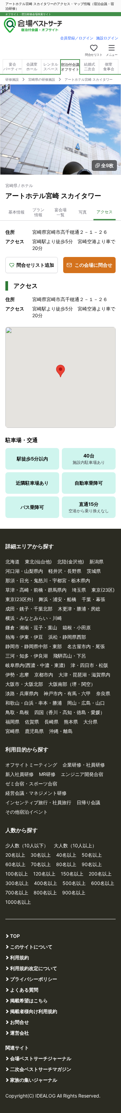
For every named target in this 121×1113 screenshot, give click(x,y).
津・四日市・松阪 (89, 665)
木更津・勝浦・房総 (79, 608)
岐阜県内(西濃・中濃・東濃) (35, 665)
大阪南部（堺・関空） (71, 684)
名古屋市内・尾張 (86, 646)
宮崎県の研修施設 (41, 79)
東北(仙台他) (38, 561)
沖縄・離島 (61, 731)
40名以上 (66, 855)
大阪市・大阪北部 (24, 684)
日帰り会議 (88, 802)
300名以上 (17, 883)
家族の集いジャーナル (33, 1080)
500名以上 (74, 883)
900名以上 (73, 892)
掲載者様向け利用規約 (33, 1011)
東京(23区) (103, 590)
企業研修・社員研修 (84, 765)
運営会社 (19, 1033)
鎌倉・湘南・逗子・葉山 (31, 627)
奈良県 (103, 693)
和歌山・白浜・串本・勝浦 (33, 703)
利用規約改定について (33, 968)
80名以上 (66, 864)
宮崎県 (12, 731)
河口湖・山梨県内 (24, 571)
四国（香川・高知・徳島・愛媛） (69, 712)
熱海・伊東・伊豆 (24, 637)
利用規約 (19, 957)
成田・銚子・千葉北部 (28, 608)
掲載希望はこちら (29, 1000)
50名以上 (92, 855)
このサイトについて (31, 947)
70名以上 (41, 864)
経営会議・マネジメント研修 (36, 793)
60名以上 (15, 864)
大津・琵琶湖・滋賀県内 (84, 674)
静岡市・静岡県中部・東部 (33, 646)
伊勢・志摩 (17, 674)
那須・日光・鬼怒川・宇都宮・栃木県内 (47, 580)
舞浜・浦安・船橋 (57, 599)
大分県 (90, 722)
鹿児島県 (34, 731)
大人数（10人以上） (75, 845)
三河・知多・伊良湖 (26, 656)
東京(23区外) (19, 599)
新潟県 (96, 561)
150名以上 (72, 874)
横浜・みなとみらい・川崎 (33, 618)
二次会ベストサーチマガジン (40, 1069)
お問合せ (19, 1022)
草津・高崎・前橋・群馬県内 (36, 590)
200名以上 (100, 874)
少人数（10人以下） (26, 845)
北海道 (12, 561)
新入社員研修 (19, 774)
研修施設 (12, 79)
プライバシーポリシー (33, 979)
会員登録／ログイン (76, 38)
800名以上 (45, 892)
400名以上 (45, 883)
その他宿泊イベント (26, 812)
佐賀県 (32, 722)
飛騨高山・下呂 (69, 656)
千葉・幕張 (93, 599)
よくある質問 (24, 990)
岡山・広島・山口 (86, 703)
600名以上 (102, 883)
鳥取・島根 (17, 712)
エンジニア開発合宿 (82, 774)
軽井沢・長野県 (64, 571)
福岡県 (12, 722)
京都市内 (43, 674)
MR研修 (47, 774)
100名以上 (16, 874)
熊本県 (71, 722)
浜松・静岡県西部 (67, 637)
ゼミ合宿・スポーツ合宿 (31, 783)
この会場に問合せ (93, 265)
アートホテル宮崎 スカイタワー (89, 79)
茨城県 (94, 571)
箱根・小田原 (77, 627)
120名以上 (44, 874)
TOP (15, 936)
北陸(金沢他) (70, 561)
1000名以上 (18, 902)
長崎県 (51, 722)
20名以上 (15, 855)
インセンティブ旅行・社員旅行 (38, 802)
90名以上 (92, 864)
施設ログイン (107, 38)
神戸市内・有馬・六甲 (67, 693)
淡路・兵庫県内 (21, 693)
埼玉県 (79, 590)
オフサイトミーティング (31, 765)
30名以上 (41, 855)
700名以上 (16, 892)
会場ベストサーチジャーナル (40, 1058)
